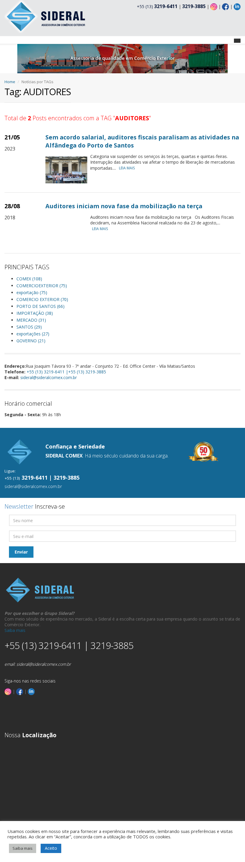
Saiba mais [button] (23, 848)
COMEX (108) (29, 279)
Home (9, 81)
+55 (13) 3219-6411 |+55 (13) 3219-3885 (66, 372)
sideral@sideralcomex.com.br (48, 377)
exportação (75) (31, 292)
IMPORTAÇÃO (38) (34, 313)
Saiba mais (14, 630)
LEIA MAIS (127, 168)
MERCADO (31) (31, 320)
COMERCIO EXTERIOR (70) (42, 299)
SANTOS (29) (29, 327)
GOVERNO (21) (30, 340)
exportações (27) (32, 334)
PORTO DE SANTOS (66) (40, 306)
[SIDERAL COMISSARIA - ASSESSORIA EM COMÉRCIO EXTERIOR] (45, 16)
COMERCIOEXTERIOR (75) (41, 285)
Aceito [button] (51, 848)
